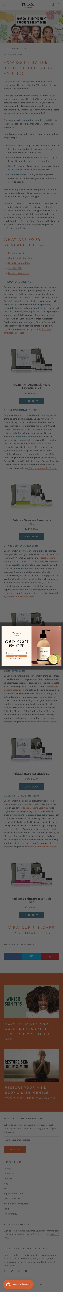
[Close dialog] (59, 628)
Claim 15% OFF (16, 656)
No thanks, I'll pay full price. (16, 658)
